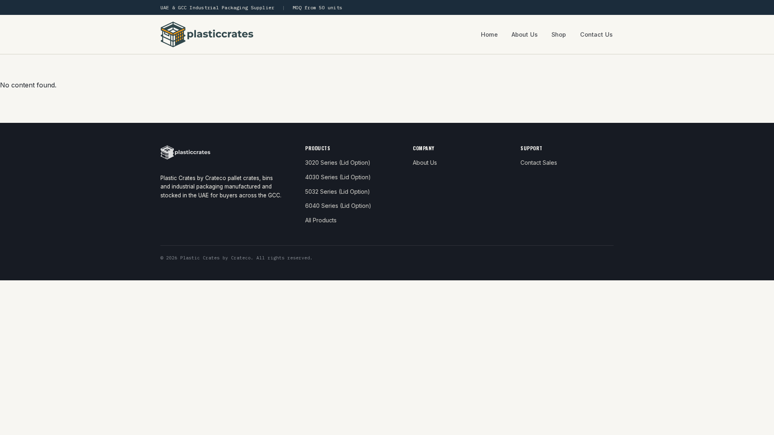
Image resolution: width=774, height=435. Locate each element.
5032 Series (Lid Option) (337, 191)
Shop (558, 34)
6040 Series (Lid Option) (338, 205)
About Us (525, 34)
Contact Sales (538, 162)
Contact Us (596, 34)
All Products (321, 220)
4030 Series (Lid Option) (338, 177)
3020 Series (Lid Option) (337, 162)
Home (489, 34)
